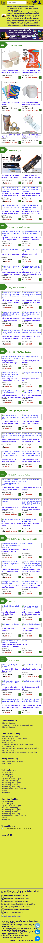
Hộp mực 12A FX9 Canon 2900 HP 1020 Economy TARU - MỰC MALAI (10, 194)
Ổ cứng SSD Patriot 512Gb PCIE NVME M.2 (31, 396)
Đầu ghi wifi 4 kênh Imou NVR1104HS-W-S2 (11, 587)
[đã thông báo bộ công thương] (11, 916)
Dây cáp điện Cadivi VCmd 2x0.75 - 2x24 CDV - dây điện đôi (11, 706)
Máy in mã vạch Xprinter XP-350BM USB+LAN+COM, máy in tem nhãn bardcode (31, 301)
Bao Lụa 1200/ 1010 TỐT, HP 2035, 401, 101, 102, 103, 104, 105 (31, 440)
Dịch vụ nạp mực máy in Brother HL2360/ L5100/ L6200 (31, 613)
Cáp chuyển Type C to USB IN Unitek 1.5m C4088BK (31, 239)
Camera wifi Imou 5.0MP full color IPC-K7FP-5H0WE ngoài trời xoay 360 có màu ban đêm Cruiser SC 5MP (31, 570)
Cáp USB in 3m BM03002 (10, 254)
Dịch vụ (4, 790)
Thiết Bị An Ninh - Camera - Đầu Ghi (14, 788)
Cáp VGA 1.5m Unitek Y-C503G (30, 255)
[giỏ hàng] (34, 3)
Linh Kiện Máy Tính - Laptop (11, 783)
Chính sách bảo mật (8, 723)
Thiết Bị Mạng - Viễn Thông (11, 786)
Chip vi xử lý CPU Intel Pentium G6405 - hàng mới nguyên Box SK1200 (11, 380)
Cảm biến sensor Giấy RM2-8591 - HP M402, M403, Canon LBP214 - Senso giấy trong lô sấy (31, 460)
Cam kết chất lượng (8, 742)
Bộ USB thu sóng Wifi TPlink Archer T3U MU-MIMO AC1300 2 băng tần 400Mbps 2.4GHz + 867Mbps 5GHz (32, 508)
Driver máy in (6, 763)
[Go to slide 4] (24, 36)
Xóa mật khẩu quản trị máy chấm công (10, 613)
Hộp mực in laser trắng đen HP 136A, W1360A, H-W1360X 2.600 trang (31, 176)
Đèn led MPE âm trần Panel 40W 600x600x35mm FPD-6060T (11, 688)
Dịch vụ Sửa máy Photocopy (8, 629)
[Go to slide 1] (8, 36)
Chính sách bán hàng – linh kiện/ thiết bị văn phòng (19, 752)
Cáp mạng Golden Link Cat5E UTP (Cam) (10, 508)
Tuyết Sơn (29, 941)
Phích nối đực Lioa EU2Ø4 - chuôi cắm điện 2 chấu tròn (32, 706)
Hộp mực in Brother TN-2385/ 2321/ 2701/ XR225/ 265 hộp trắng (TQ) (31, 212)
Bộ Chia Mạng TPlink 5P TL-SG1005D (32, 488)
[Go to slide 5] (29, 36)
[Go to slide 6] (34, 36)
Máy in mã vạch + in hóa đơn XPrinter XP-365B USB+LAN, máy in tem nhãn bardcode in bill (10, 301)
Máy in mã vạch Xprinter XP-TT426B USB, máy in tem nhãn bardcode (11, 337)
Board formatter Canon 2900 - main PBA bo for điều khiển (30, 422)
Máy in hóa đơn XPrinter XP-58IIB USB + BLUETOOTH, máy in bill (31, 337)
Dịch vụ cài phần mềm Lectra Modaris (30, 629)
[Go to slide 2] (14, 36)
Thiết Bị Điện (6, 792)
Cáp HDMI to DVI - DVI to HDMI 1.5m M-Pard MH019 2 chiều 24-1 (31, 273)
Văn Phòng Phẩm (7, 775)
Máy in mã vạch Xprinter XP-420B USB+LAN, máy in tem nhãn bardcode (11, 319)
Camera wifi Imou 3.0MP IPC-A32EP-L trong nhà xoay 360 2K (10, 570)
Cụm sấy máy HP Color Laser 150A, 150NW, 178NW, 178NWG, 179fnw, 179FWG (11, 460)
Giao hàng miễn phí (8, 740)
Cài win (24, 645)
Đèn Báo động (27, 550)
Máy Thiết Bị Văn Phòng (10, 781)
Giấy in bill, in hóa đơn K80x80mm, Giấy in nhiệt (31, 103)
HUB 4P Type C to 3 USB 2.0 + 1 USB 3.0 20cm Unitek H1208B (11, 273)
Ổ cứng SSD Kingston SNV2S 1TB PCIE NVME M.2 (11, 396)
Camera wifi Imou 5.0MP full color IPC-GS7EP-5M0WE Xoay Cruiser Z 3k (11, 551)
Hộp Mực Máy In (7, 777)
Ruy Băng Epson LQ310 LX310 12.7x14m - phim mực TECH (10, 422)
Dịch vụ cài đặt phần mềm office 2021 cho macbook (11, 646)
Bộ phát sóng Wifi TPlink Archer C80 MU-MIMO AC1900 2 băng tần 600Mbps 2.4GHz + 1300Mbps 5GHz (10, 488)
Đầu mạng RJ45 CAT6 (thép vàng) (11, 524)
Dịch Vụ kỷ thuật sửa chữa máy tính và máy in (17, 744)
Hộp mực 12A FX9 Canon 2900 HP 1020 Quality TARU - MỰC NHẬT (31, 194)
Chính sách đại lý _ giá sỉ (10, 736)
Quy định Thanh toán (9, 746)
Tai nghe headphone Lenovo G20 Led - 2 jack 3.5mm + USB (10, 362)
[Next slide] (40, 34)
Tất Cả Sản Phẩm (7, 773)
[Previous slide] (2, 34)
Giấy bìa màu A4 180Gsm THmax (10, 103)
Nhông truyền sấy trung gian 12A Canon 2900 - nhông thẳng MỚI (10, 440)
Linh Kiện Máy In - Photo (10, 785)
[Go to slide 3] (19, 36)
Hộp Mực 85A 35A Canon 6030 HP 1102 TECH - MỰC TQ (11, 176)
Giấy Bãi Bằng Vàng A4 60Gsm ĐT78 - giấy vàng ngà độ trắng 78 (10, 71)
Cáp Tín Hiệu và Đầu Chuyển (11, 779)
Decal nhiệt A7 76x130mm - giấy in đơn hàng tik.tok (32, 136)
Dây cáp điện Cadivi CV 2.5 (31, 669)
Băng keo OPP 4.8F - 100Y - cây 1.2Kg (11, 136)
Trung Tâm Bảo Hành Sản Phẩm (12, 761)
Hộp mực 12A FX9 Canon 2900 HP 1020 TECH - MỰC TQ (11, 212)
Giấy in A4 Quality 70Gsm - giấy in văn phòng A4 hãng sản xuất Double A (31, 71)
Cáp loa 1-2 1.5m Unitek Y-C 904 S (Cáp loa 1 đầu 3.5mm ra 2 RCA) (11, 239)
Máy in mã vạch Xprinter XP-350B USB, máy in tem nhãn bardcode (31, 319)
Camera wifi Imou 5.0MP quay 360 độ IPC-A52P (31, 587)
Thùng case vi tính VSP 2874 (30, 380)
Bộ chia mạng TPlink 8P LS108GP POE (30, 524)
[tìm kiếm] (28, 2)
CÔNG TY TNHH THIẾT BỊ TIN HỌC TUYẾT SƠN (17, 725)
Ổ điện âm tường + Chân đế (31, 688)
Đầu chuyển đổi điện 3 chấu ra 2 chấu (10, 670)
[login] (19, 77)
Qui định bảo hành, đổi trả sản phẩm (14, 738)
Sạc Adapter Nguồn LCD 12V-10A (30, 362)
